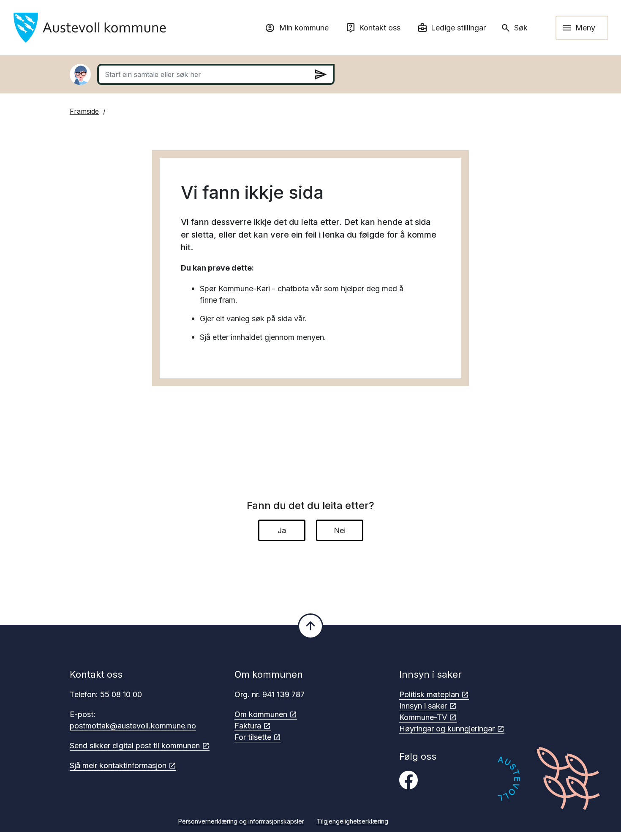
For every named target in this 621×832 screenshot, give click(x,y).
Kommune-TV (423, 717)
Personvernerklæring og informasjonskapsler (241, 821)
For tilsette (252, 737)
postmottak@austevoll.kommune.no (133, 725)
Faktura (247, 725)
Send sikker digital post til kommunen (135, 745)
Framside (84, 111)
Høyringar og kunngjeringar (447, 728)
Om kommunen (260, 714)
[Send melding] (320, 74)
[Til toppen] (310, 626)
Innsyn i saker (423, 705)
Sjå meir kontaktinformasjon (118, 765)
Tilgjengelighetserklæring (352, 821)
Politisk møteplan (429, 694)
